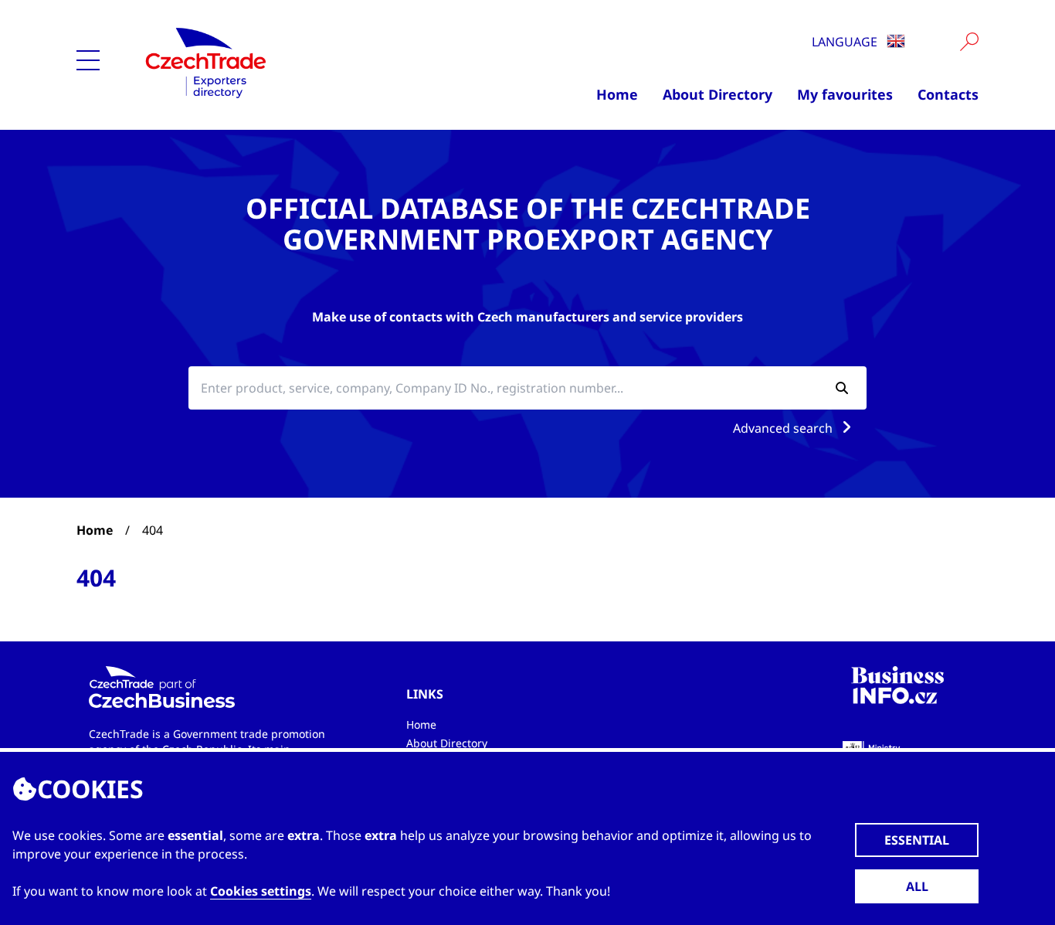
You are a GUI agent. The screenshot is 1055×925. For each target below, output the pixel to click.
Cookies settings (260, 890)
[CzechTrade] (281, 61)
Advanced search (784, 428)
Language (846, 41)
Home (617, 94)
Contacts (948, 94)
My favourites (845, 94)
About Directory (717, 94)
